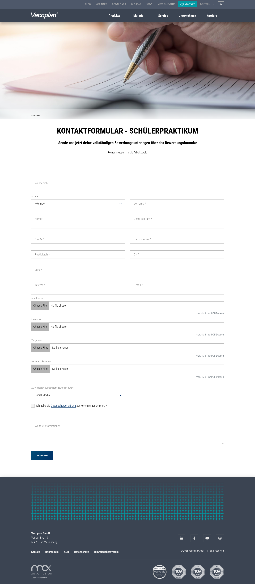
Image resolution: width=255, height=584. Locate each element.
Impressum (52, 552)
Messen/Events (167, 4)
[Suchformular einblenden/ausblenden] (221, 4)
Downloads (119, 4)
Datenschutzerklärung (63, 405)
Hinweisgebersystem (106, 552)
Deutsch (205, 4)
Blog (88, 4)
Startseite (35, 115)
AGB (66, 552)
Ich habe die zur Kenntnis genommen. (71, 405)
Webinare (101, 4)
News (149, 4)
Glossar (136, 4)
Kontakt (190, 4)
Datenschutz (81, 552)
